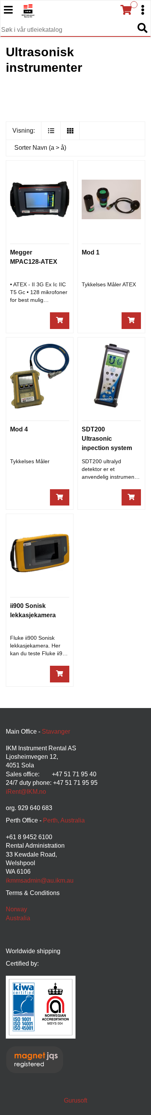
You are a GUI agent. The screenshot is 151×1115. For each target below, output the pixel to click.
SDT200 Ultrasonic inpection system (107, 438)
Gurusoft (75, 1100)
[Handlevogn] (126, 10)
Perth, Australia (64, 820)
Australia (18, 918)
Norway (16, 909)
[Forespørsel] (59, 320)
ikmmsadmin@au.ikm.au (40, 880)
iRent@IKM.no (26, 791)
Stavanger (56, 731)
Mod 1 (91, 252)
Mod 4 (19, 429)
